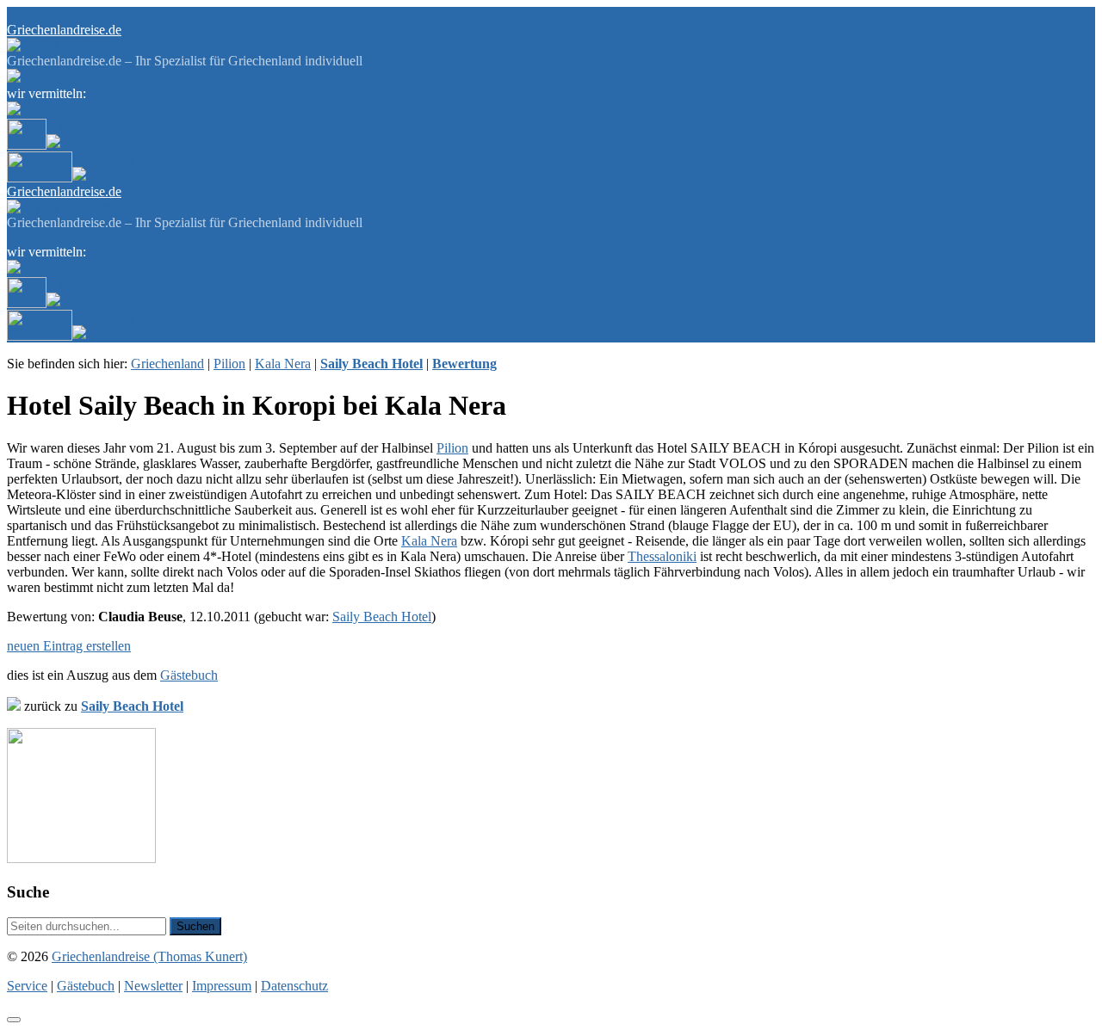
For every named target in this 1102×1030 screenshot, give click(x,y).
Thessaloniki (662, 556)
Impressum (221, 985)
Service (27, 14)
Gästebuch (76, 14)
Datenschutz (294, 985)
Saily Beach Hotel (381, 616)
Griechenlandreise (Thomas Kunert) (149, 956)
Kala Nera (283, 363)
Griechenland (167, 363)
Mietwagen (102, 158)
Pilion (229, 363)
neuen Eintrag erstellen (69, 645)
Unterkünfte (79, 126)
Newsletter (134, 14)
